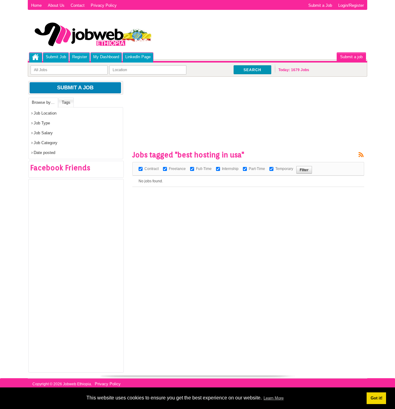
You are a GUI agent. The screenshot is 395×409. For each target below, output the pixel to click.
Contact (78, 5)
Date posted (44, 152)
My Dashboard (106, 57)
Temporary (284, 169)
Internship (230, 169)
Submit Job (56, 57)
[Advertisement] (244, 98)
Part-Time (257, 169)
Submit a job (351, 57)
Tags (66, 102)
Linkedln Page (138, 57)
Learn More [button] (274, 398)
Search (252, 70)
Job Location (45, 113)
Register (79, 57)
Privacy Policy (104, 5)
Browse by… (43, 102)
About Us (56, 5)
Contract (151, 169)
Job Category (45, 142)
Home (36, 5)
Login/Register (351, 5)
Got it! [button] (376, 398)
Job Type (42, 123)
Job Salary (43, 133)
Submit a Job (320, 5)
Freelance (177, 169)
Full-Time (204, 169)
